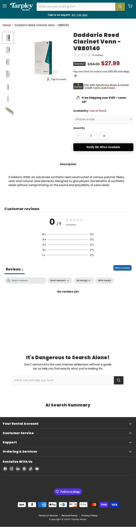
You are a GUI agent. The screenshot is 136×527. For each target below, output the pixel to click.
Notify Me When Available (103, 147)
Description (68, 164)
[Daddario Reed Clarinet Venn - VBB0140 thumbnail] (8, 38)
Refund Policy (70, 515)
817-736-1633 (79, 15)
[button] (68, 234)
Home (7, 25)
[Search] (120, 7)
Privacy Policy (89, 515)
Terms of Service (48, 515)
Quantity (79, 128)
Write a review (122, 267)
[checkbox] (104, 280)
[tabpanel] (68, 303)
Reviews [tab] (14, 269)
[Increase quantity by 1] (104, 135)
